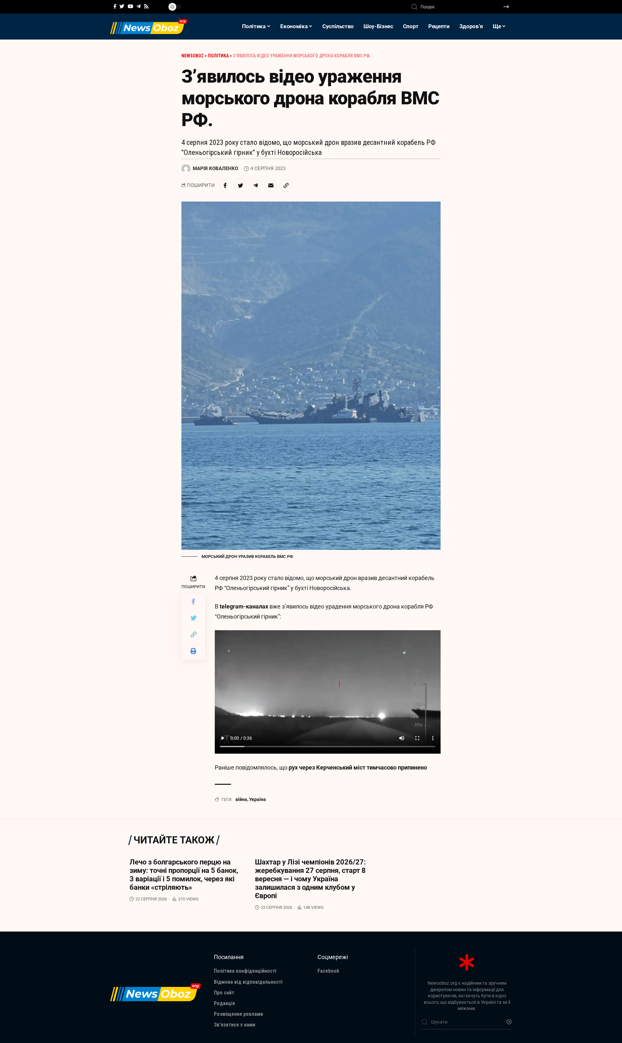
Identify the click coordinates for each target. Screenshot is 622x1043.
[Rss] (146, 6)
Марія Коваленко (215, 168)
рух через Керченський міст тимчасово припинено (358, 767)
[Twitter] (122, 6)
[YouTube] (130, 6)
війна (241, 799)
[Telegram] (138, 6)
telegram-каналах (244, 606)
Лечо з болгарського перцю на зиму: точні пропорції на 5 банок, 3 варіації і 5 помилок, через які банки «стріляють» (184, 874)
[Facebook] (115, 6)
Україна (257, 799)
